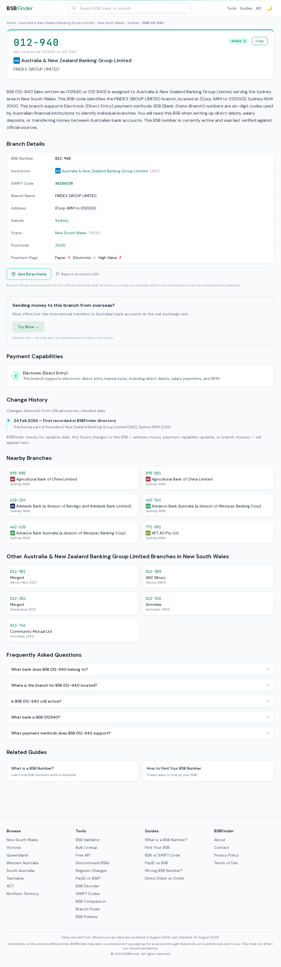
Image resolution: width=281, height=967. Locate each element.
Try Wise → (28, 326)
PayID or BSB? (88, 878)
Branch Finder (88, 909)
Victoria (14, 847)
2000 (60, 245)
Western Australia (22, 862)
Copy (259, 41)
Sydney (133, 23)
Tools (232, 8)
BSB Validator (88, 839)
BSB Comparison (91, 901)
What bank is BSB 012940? (35, 717)
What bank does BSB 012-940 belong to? (49, 669)
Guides (246, 8)
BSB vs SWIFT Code (162, 855)
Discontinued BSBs (92, 862)
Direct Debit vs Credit (164, 878)
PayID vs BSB (156, 862)
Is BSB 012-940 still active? (36, 701)
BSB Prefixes (87, 916)
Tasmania (15, 878)
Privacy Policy (226, 855)
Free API (83, 855)
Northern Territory (23, 893)
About (219, 839)
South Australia (20, 870)
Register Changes (91, 870)
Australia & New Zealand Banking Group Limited (56, 23)
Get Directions (32, 274)
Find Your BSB (157, 847)
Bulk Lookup (86, 847)
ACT (10, 885)
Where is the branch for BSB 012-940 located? (54, 685)
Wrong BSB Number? (163, 870)
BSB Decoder (87, 885)
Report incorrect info (80, 274)
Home (11, 23)
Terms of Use (226, 862)
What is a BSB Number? (166, 839)
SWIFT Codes (88, 893)
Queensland (17, 855)
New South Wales (111, 23)
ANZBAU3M (64, 183)
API (258, 8)
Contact (221, 847)
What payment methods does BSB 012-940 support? (61, 733)
